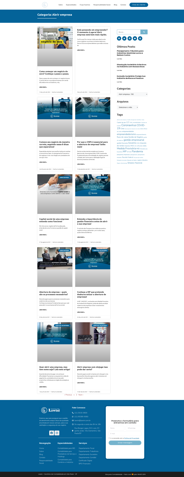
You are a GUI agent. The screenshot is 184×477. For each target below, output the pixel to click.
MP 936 (129, 152)
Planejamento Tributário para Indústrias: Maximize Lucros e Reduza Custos (130, 53)
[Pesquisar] (143, 32)
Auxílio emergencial (131, 120)
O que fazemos (85, 5)
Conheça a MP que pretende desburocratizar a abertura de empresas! (91, 294)
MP (125, 151)
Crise (122, 128)
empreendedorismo (126, 134)
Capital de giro (121, 122)
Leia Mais (119, 59)
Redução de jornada (122, 160)
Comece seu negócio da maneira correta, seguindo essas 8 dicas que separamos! (54, 144)
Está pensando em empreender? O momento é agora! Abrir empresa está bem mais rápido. (92, 32)
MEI (138, 148)
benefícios (139, 120)
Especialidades (71, 5)
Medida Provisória (126, 148)
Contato (123, 5)
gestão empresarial (134, 140)
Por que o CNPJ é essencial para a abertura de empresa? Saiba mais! (92, 144)
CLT (127, 122)
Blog (115, 5)
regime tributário (142, 160)
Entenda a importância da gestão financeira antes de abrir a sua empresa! (92, 221)
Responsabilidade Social (101, 5)
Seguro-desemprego (122, 163)
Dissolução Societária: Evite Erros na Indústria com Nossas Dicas (131, 65)
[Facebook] (51, 433)
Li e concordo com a (124, 438)
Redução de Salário (132, 160)
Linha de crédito (141, 146)
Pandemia (137, 151)
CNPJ (131, 122)
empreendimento (141, 134)
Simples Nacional (135, 163)
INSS (132, 146)
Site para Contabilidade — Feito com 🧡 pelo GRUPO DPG (125, 474)
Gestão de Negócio (135, 137)
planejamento (133, 154)
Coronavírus (128, 125)
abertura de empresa (122, 120)
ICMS (138, 143)
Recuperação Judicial (138, 157)
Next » (80, 395)
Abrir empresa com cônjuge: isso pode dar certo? (92, 368)
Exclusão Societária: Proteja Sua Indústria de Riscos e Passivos (131, 77)
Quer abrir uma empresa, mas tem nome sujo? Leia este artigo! (54, 368)
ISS (135, 146)
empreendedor (128, 131)
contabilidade (137, 122)
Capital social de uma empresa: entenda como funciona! (54, 220)
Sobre (61, 5)
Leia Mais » (43, 87)
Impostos (127, 146)
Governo (132, 142)
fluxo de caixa (122, 137)
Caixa (143, 120)
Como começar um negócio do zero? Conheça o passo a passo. (54, 72)
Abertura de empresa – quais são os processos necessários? (53, 293)
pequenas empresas (123, 155)
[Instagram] (57, 433)
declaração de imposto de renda (132, 129)
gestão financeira (122, 143)
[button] (119, 38)
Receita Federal (127, 157)
